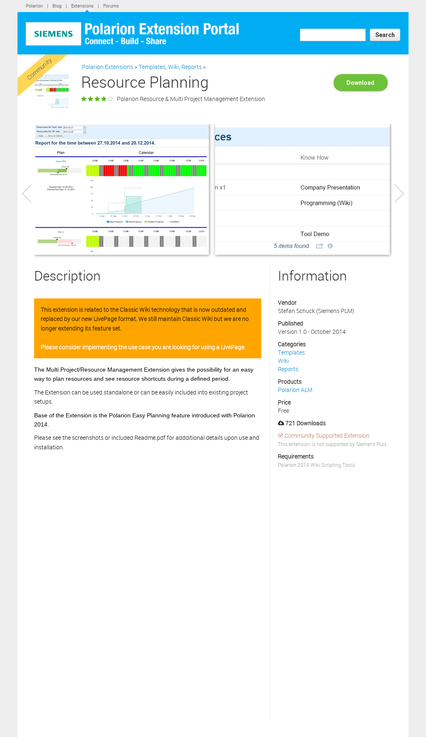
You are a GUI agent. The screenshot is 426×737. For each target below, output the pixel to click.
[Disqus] (147, 614)
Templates (152, 67)
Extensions (82, 5)
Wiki (173, 67)
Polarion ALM (295, 390)
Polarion (34, 5)
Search (385, 35)
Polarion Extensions (107, 67)
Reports (191, 67)
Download (213, 34)
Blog (57, 5)
